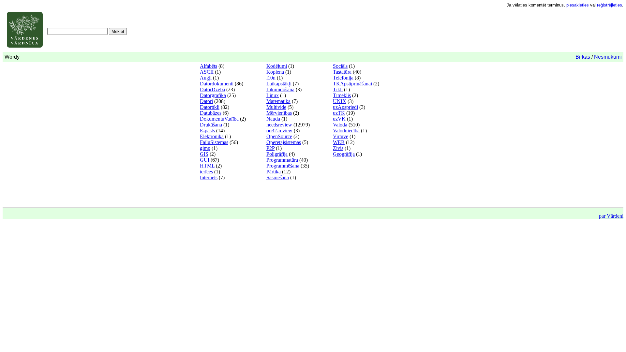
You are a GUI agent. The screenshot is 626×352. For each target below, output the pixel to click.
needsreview (279, 124)
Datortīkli (209, 107)
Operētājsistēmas (283, 142)
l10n (271, 78)
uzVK (339, 119)
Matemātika (278, 101)
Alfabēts (208, 66)
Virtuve (340, 136)
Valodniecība (346, 130)
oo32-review (279, 130)
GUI (204, 160)
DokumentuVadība (219, 119)
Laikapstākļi (278, 83)
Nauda (273, 119)
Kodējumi (276, 66)
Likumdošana (280, 89)
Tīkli (338, 89)
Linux (272, 95)
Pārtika (273, 171)
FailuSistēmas (214, 142)
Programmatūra (282, 160)
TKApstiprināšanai (352, 83)
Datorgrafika (213, 95)
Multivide (276, 107)
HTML (207, 166)
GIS (204, 154)
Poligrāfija (277, 154)
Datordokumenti (216, 83)
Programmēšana (282, 166)
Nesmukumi (608, 57)
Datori (206, 101)
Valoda (340, 124)
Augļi (206, 78)
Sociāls (340, 66)
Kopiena (275, 72)
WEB (339, 142)
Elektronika (212, 136)
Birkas (582, 57)
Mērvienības (279, 113)
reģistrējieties (609, 5)
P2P (270, 148)
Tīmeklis (342, 95)
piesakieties (577, 5)
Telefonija (343, 78)
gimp (205, 148)
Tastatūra (342, 72)
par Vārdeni (611, 216)
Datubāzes (210, 113)
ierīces (206, 171)
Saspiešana (277, 177)
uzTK (339, 113)
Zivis (338, 148)
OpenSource (279, 136)
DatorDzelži (212, 89)
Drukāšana (211, 124)
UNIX (339, 101)
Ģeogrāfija (344, 154)
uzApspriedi (345, 107)
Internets (208, 177)
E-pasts (207, 130)
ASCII (207, 72)
